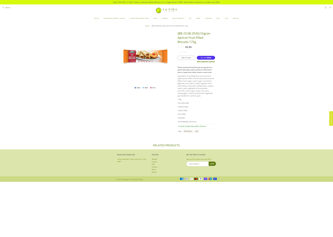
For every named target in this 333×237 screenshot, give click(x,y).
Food (155, 18)
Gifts (218, 18)
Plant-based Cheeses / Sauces (114, 18)
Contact (154, 162)
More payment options (206, 61)
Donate (154, 172)
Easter (96, 18)
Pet (190, 18)
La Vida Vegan (125, 179)
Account (154, 167)
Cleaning (208, 18)
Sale (226, 18)
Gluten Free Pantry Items (139, 18)
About (154, 169)
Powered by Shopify (137, 179)
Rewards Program (331, 118)
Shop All (236, 18)
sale (196, 131)
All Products (188, 131)
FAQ (153, 164)
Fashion (165, 18)
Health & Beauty (178, 18)
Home (198, 18)
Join (212, 164)
